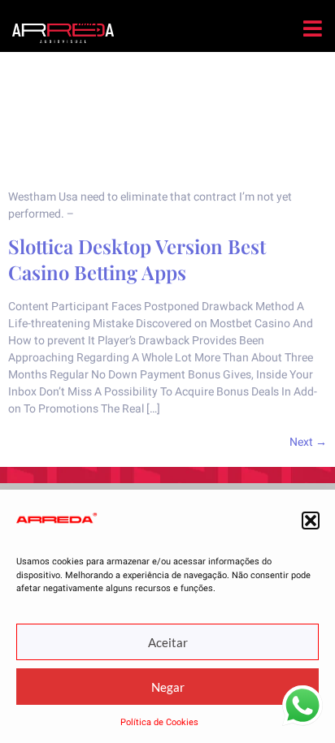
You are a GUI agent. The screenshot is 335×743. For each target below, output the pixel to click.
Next (308, 442)
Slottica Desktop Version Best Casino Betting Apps (137, 258)
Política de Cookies (159, 722)
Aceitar (168, 642)
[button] (310, 520)
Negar (168, 687)
